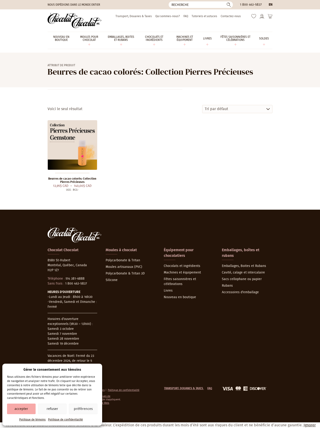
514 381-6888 (75, 278)
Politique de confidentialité (65, 419)
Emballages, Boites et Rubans (244, 266)
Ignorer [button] (310, 425)
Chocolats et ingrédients (182, 266)
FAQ (185, 16)
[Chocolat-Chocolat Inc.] (74, 20)
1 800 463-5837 (251, 4)
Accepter (21, 409)
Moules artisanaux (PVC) (124, 267)
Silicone (112, 280)
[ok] (229, 4)
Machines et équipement (182, 272)
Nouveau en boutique (180, 297)
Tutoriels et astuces (204, 16)
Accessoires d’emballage (240, 292)
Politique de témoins (32, 419)
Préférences (83, 409)
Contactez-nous (231, 16)
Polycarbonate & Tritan (123, 260)
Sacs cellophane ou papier (242, 279)
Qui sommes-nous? (167, 16)
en (270, 4)
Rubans (227, 285)
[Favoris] (253, 17)
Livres (168, 290)
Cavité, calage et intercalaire (243, 272)
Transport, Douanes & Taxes (133, 16)
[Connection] (262, 17)
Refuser (52, 409)
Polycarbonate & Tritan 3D (125, 273)
